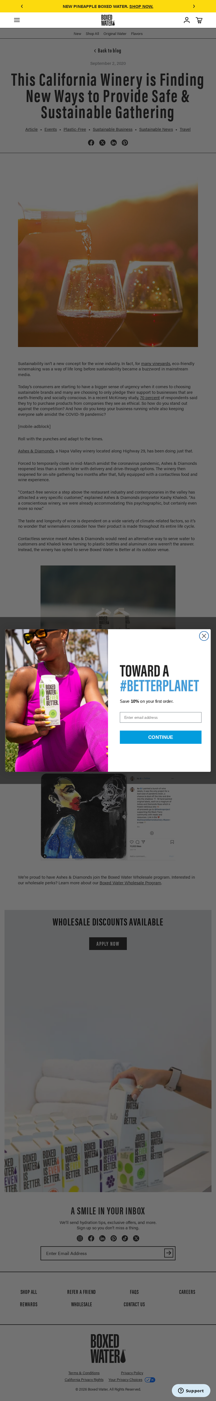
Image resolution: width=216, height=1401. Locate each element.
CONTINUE (160, 737)
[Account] (186, 20)
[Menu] (17, 20)
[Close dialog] (204, 636)
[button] (22, 6)
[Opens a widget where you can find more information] (191, 1391)
